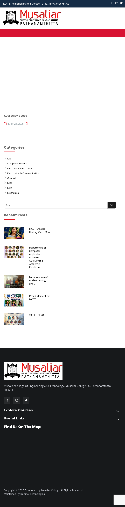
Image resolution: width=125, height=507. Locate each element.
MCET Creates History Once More (40, 230)
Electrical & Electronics (19, 168)
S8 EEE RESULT (38, 314)
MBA (9, 183)
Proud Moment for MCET (39, 297)
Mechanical (13, 192)
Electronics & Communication (23, 173)
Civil (9, 158)
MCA (9, 187)
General (11, 178)
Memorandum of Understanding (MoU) (38, 280)
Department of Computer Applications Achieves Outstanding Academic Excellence (37, 257)
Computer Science (17, 163)
